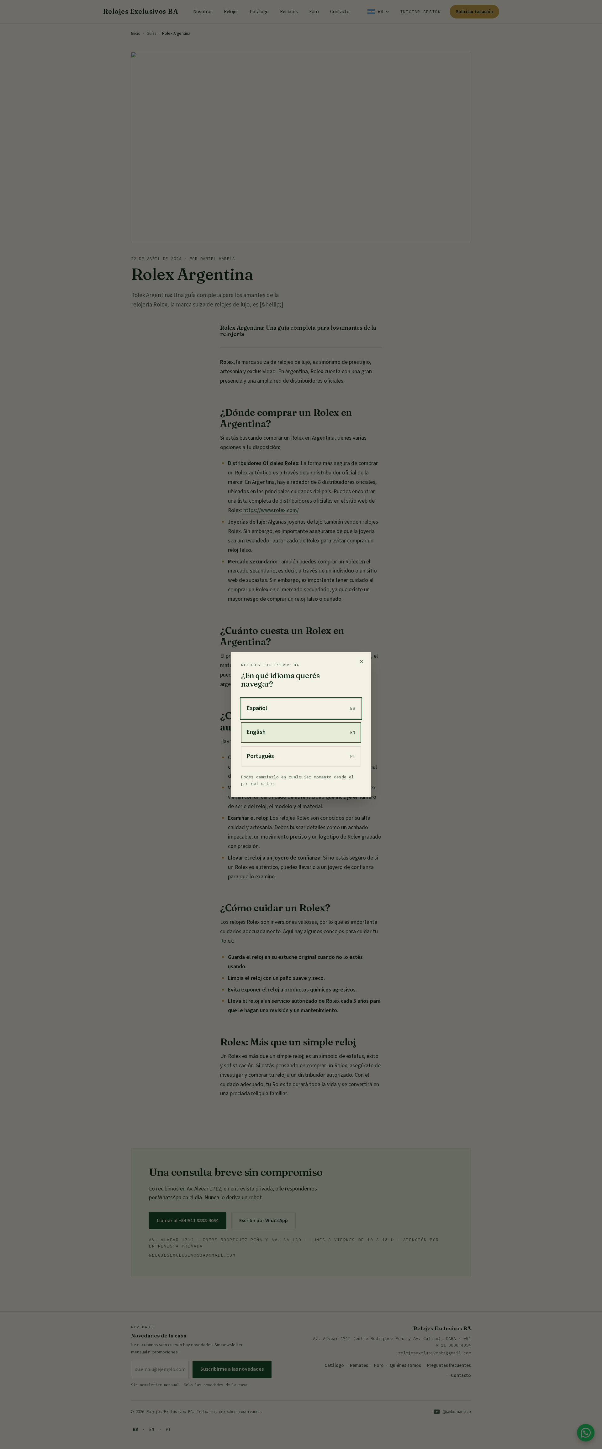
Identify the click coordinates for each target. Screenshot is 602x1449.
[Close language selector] (361, 661)
